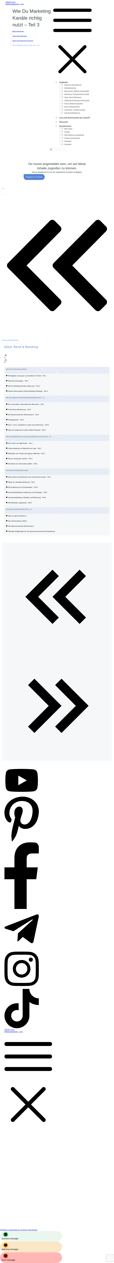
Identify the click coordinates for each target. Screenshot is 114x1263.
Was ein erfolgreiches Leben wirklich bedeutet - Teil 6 (27, 430)
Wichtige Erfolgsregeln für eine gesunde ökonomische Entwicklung (31, 531)
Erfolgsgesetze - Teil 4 (16, 420)
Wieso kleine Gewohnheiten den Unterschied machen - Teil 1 (29, 477)
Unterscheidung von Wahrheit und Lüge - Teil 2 (24, 448)
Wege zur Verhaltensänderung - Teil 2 (21, 482)
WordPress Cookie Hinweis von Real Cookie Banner (18, 1230)
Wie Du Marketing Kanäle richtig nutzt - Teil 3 (24, 386)
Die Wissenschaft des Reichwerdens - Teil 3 (23, 415)
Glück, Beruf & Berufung (21, 347)
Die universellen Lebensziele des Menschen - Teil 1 (26, 404)
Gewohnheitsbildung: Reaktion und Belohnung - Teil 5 (27, 497)
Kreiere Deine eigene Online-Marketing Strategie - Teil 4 (28, 391)
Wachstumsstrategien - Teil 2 (18, 381)
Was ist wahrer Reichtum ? (17, 516)
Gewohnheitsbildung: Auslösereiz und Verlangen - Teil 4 (27, 492)
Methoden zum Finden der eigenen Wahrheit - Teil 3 (26, 453)
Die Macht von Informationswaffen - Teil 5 (22, 464)
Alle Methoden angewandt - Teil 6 (20, 503)
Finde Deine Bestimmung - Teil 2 (19, 409)
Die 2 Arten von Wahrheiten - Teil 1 (20, 443)
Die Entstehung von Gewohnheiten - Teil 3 (23, 487)
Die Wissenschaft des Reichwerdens (21, 526)
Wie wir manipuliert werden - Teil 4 (20, 458)
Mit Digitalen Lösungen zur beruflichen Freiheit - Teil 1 (27, 376)
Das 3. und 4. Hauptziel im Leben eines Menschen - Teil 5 (28, 425)
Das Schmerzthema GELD (17, 521)
